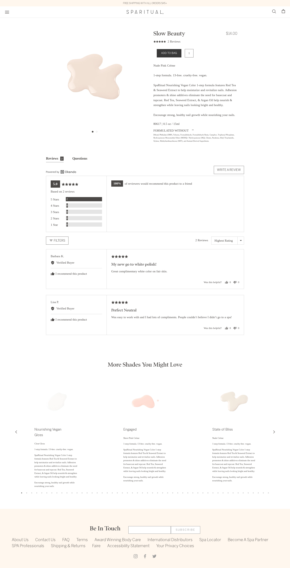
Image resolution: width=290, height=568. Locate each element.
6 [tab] (47, 493)
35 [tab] (193, 493)
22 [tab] (127, 493)
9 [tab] (62, 493)
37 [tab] (203, 493)
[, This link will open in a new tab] (61, 172)
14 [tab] (87, 493)
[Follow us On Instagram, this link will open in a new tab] (136, 556)
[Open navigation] (7, 12)
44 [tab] (238, 493)
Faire (96, 546)
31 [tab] (172, 493)
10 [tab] (67, 493)
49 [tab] (263, 493)
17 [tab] (102, 493)
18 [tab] (107, 493)
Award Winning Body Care (117, 540)
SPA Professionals (28, 546)
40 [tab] (218, 493)
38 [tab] (208, 493)
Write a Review (229, 170)
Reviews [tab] (54, 158)
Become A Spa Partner (248, 540)
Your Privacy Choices (175, 546)
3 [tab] (31, 493)
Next (274, 432)
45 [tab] (243, 493)
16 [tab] (97, 493)
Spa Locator (210, 540)
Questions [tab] (79, 158)
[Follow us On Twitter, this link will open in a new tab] (154, 556)
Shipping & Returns (68, 546)
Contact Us (45, 540)
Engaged (130, 429)
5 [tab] (41, 493)
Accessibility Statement (128, 546)
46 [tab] (248, 493)
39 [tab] (213, 493)
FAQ (66, 540)
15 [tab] (92, 493)
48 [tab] (258, 493)
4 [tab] (36, 493)
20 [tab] (117, 493)
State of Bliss (222, 429)
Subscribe (186, 530)
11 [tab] (72, 493)
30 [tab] (167, 493)
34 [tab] (187, 493)
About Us (20, 540)
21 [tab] (122, 493)
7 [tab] (52, 493)
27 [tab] (152, 493)
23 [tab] (132, 493)
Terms (82, 540)
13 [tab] (82, 493)
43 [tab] (233, 493)
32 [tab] (177, 493)
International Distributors (170, 540)
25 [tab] (142, 493)
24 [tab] (137, 493)
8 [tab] (57, 493)
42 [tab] (228, 493)
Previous (16, 432)
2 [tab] (26, 493)
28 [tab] (157, 493)
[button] (283, 11)
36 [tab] (198, 493)
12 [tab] (77, 493)
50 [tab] (268, 493)
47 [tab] (253, 493)
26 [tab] (147, 493)
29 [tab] (162, 493)
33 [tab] (182, 493)
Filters (59, 240)
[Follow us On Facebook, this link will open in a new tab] (145, 556)
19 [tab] (112, 493)
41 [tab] (223, 493)
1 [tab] (21, 493)
